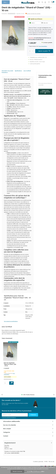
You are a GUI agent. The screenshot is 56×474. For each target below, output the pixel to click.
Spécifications (18, 70)
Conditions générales (38, 461)
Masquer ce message (17, 471)
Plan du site (51, 461)
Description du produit (7, 70)
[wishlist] (49, 2)
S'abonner (33, 414)
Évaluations (5, 72)
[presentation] (22, 28)
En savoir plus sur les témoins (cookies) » (35, 471)
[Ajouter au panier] (11, 383)
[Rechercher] (42, 2)
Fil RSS (46, 461)
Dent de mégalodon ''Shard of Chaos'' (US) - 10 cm (10, 364)
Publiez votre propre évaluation (45, 91)
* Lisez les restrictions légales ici (9, 417)
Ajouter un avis (20, 13)
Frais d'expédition (42, 46)
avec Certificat (27, 70)
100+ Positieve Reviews (28, 394)
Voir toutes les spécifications (11, 321)
